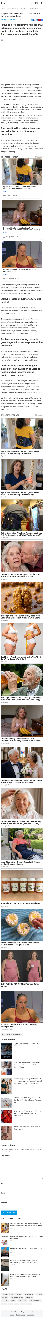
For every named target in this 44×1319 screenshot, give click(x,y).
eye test (5, 1297)
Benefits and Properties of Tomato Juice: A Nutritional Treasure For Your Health (27, 1113)
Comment (5, 1156)
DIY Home (39, 1294)
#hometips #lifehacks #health (12, 1034)
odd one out (22, 1300)
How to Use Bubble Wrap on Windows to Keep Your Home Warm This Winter (25, 1275)
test (16, 1304)
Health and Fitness (13, 8)
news (13, 1300)
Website (4, 1202)
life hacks (29, 1297)
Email (3, 1193)
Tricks (29, 1304)
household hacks (17, 1297)
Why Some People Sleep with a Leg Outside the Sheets (26, 1238)
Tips (22, 1304)
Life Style (5, 1300)
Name (3, 1183)
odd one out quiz (35, 1300)
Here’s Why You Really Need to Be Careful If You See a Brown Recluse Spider (27, 1099)
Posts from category (11, 1219)
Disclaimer (30, 1315)
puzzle (4, 1304)
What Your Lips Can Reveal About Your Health (27, 1128)
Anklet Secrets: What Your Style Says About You (26, 1249)
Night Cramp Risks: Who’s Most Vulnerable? (26, 1044)
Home (3, 8)
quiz (10, 1304)
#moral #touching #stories (11, 1294)
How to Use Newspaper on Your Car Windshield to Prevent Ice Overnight (23, 1261)
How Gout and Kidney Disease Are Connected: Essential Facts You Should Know (27, 1064)
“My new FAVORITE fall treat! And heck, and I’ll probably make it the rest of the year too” (26, 1225)
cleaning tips (28, 1294)
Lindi (3, 3)
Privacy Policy (20, 1315)
